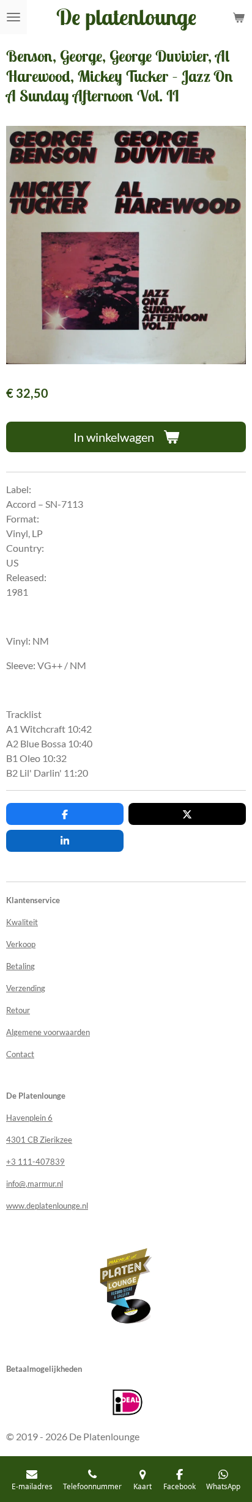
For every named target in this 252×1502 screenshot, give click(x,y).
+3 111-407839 (35, 1162)
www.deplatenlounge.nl (47, 1206)
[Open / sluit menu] (13, 17)
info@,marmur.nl (34, 1184)
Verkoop (20, 944)
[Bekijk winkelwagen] (238, 17)
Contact (20, 1054)
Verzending (25, 988)
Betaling (20, 966)
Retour (18, 1010)
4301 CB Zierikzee (39, 1140)
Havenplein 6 (29, 1118)
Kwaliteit (22, 922)
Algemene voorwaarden (48, 1032)
